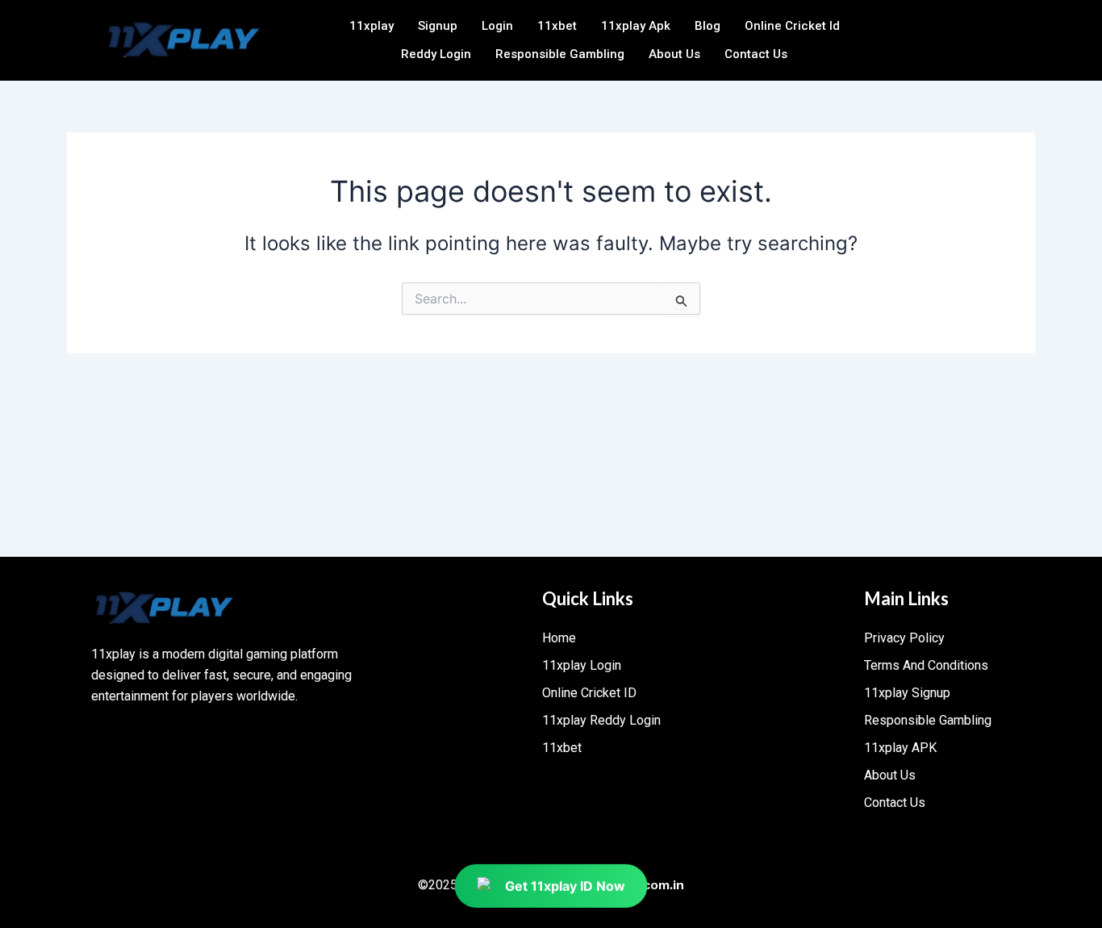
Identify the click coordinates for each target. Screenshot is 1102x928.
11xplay (371, 26)
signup (437, 26)
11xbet (557, 26)
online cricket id (792, 26)
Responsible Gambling (559, 54)
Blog (707, 26)
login (497, 26)
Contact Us (755, 54)
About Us (674, 54)
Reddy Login (436, 54)
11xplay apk (635, 26)
